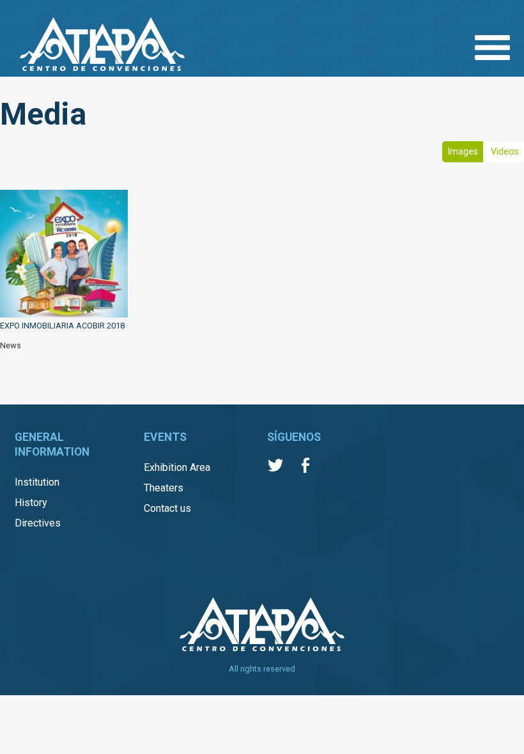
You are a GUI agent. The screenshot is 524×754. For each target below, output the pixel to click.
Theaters (163, 488)
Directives (38, 523)
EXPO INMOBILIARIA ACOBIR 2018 (62, 325)
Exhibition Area (177, 467)
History (31, 502)
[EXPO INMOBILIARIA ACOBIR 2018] (64, 255)
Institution (37, 482)
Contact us (167, 508)
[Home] (102, 45)
